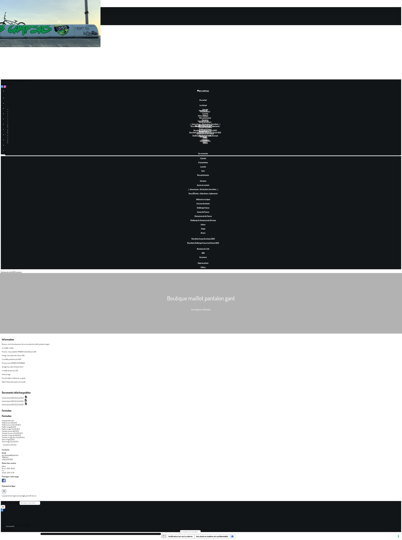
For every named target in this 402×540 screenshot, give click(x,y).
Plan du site (8, 515)
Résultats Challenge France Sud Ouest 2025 (205, 132)
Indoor (203, 224)
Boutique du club (203, 249)
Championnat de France (205, 133)
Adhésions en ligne (203, 199)
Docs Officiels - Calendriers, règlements (203, 193)
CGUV (7, 521)
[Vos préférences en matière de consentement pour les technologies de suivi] (398, 536)
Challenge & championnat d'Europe (203, 220)
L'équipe (203, 158)
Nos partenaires (205, 118)
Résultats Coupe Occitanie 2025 (203, 239)
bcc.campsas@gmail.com (10, 455)
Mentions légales (10, 519)
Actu (203, 171)
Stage (203, 229)
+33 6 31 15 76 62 (7, 459)
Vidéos (205, 143)
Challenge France (203, 208)
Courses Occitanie (205, 127)
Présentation (205, 111)
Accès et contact (205, 122)
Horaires (203, 181)
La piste (205, 114)
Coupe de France (203, 212)
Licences (7, 517)
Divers (203, 233)
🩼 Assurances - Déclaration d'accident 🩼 (203, 189)
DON (205, 138)
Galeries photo (205, 141)
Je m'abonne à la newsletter (170, 532)
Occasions (203, 257)
